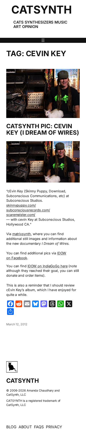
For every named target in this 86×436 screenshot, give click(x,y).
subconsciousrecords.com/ (28, 210)
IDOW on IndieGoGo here (48, 266)
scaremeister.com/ (20, 215)
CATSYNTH (41, 9)
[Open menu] (43, 40)
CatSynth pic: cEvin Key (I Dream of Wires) (42, 129)
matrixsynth (21, 234)
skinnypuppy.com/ (21, 205)
